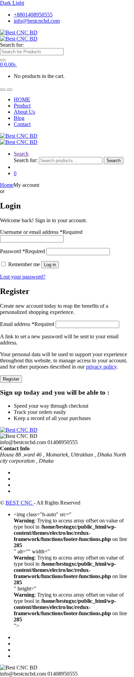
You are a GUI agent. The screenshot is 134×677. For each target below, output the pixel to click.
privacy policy (101, 367)
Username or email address (41, 232)
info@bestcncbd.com (37, 21)
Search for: (12, 45)
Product (22, 106)
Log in (50, 264)
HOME (22, 99)
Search (21, 154)
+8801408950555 (33, 15)
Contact (22, 124)
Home (6, 185)
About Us (24, 112)
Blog (19, 118)
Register (11, 379)
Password (22, 251)
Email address (27, 324)
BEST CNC (19, 503)
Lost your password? (22, 277)
